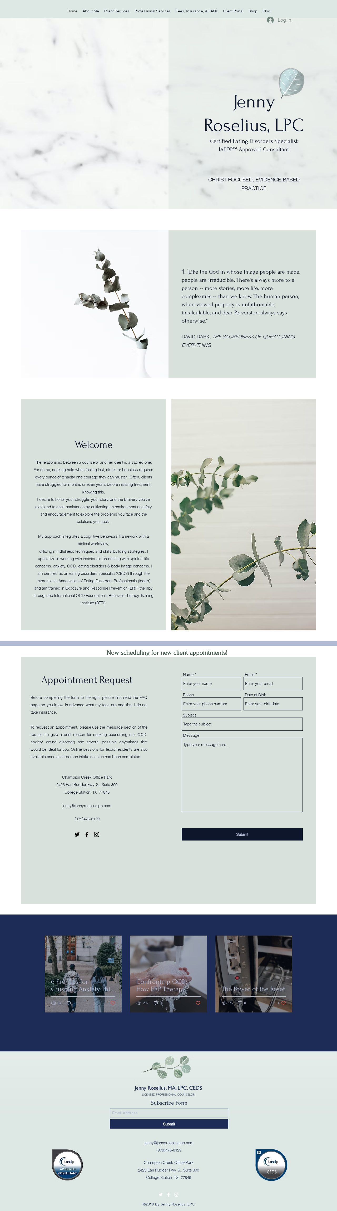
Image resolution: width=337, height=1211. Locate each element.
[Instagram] (96, 834)
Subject (189, 715)
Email (249, 674)
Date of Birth (255, 695)
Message (191, 735)
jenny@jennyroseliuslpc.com (86, 805)
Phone (188, 695)
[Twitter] (77, 834)
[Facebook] (86, 834)
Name (188, 674)
